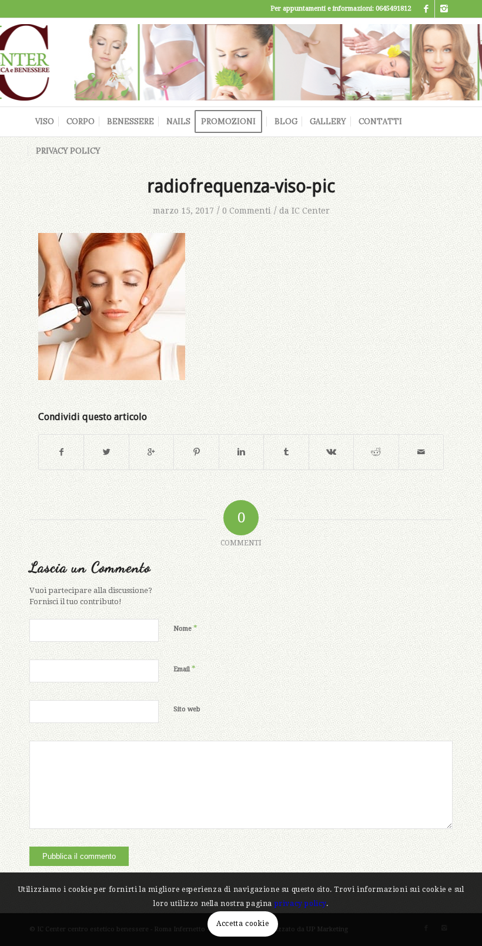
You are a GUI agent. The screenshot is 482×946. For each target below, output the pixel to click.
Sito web (186, 709)
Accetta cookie (242, 924)
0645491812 (393, 8)
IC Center (311, 210)
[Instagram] (444, 9)
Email (184, 668)
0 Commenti (246, 210)
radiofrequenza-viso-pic (241, 186)
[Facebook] (425, 9)
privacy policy (300, 904)
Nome (185, 628)
